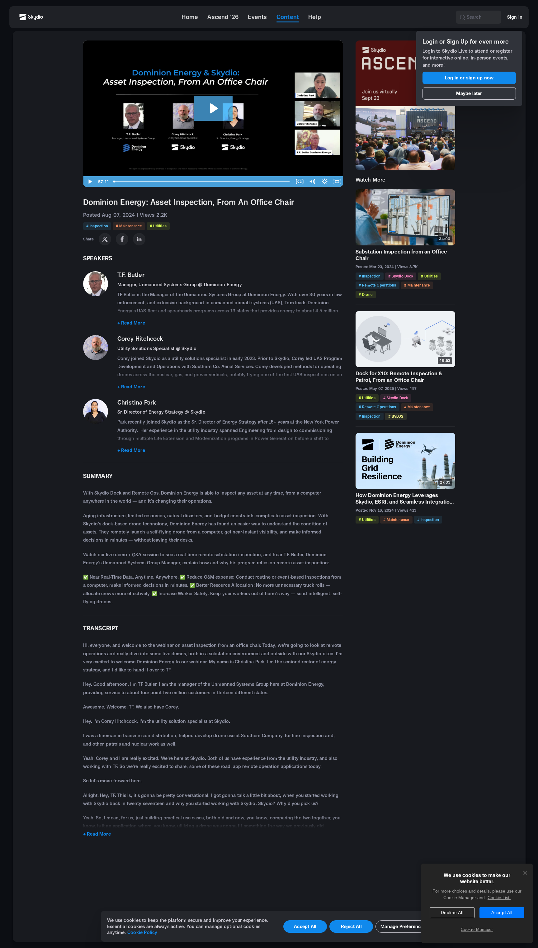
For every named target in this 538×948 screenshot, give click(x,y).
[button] (462, 17)
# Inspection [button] (97, 226)
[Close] (525, 873)
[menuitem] (190, 17)
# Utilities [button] (158, 226)
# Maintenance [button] (129, 226)
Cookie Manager (477, 929)
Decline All (452, 912)
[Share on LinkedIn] (139, 239)
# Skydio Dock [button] (400, 276)
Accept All (501, 912)
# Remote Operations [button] (377, 285)
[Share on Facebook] (122, 239)
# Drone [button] (366, 294)
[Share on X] (105, 239)
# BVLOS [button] (395, 416)
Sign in (514, 17)
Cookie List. (499, 897)
